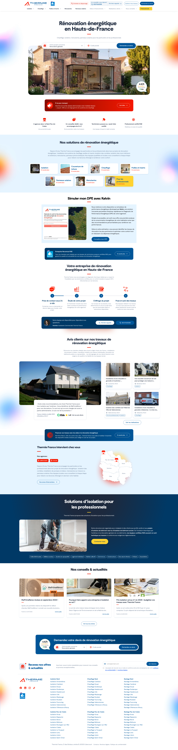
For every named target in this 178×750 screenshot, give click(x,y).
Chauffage (105, 168)
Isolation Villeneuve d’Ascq (59, 707)
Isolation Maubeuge (57, 697)
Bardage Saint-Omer (131, 738)
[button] (131, 8)
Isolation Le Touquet (57, 730)
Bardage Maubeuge (130, 697)
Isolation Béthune (56, 722)
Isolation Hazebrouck (57, 692)
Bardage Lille (128, 694)
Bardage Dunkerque (130, 689)
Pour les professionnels (122, 180)
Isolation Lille (54, 694)
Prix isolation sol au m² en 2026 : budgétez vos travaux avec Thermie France (135, 601)
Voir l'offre (122, 105)
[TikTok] (34, 687)
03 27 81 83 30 (126, 323)
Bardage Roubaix (130, 700)
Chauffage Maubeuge (94, 694)
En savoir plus (121, 254)
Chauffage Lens (92, 733)
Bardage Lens (128, 733)
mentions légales (122, 670)
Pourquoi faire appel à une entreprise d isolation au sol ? (89, 601)
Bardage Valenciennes (131, 705)
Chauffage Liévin (92, 735)
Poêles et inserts (138, 168)
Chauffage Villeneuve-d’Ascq (97, 705)
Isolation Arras (55, 714)
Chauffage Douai (93, 684)
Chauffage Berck (92, 720)
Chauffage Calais (93, 727)
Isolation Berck (55, 720)
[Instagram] (29, 687)
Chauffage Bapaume (94, 717)
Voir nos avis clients (77, 415)
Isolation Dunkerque (57, 689)
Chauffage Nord (92, 679)
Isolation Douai (55, 687)
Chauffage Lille (92, 692)
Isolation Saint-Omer (57, 738)
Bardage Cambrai (130, 684)
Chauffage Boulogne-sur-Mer (97, 725)
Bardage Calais (129, 727)
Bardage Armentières (131, 682)
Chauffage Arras (92, 714)
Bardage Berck (129, 720)
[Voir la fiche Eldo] (142, 87)
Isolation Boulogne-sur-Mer (59, 725)
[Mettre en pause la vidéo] (32, 90)
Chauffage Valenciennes (95, 702)
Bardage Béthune (130, 722)
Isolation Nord (55, 679)
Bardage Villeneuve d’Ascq (133, 707)
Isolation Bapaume (56, 717)
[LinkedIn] (25, 687)
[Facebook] (20, 687)
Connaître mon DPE (100, 239)
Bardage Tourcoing (130, 702)
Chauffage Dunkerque (94, 687)
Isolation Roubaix (56, 700)
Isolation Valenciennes (58, 705)
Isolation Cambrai (56, 684)
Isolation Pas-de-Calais (58, 712)
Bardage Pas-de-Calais (132, 712)
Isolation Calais (55, 727)
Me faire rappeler (106, 323)
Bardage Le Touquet (131, 730)
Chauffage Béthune (93, 722)
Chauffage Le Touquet (94, 730)
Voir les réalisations (132, 422)
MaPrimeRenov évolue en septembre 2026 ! (40, 600)
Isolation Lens (55, 733)
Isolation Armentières (57, 682)
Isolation (44, 168)
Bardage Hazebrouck (131, 692)
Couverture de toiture (77, 167)
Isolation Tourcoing (56, 702)
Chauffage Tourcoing (94, 700)
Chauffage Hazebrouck (95, 689)
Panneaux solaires (63, 180)
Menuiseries (91, 180)
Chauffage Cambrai (93, 682)
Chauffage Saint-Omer (95, 738)
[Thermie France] (36, 3)
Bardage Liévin (129, 735)
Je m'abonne (152, 664)
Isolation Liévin (55, 735)
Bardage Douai (129, 687)
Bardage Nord (128, 679)
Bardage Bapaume (130, 717)
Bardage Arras (129, 714)
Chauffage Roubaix (93, 697)
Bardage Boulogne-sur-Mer (133, 725)
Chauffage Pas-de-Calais (95, 712)
